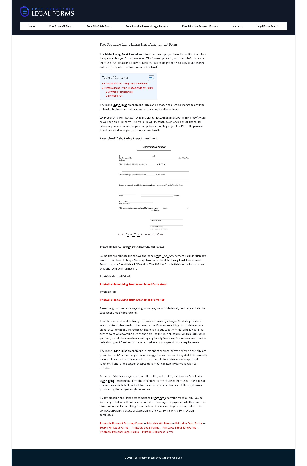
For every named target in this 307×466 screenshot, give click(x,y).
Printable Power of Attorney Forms (121, 423)
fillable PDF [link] (131, 264)
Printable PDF (116, 95)
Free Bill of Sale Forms (99, 26)
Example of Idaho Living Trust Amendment (126, 83)
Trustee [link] (112, 67)
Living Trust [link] (120, 54)
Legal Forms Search (267, 26)
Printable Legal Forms (145, 427)
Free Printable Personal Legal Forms (146, 26)
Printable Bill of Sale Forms (179, 427)
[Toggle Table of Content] (150, 78)
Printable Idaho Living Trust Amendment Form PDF (132, 299)
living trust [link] (106, 58)
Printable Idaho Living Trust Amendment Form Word (133, 284)
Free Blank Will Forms (61, 26)
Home (32, 26)
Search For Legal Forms (114, 427)
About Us (237, 26)
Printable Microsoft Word (121, 91)
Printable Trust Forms (188, 423)
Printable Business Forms (157, 432)
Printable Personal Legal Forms (119, 432)
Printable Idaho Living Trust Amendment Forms (129, 87)
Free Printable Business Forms (199, 26)
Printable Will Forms (159, 423)
